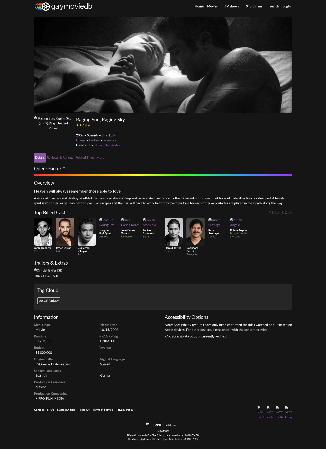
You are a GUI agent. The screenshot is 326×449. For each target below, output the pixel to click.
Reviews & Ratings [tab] (60, 157)
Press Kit (84, 409)
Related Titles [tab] (84, 157)
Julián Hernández (107, 145)
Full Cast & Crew (280, 212)
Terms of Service (103, 409)
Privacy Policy (124, 409)
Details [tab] (40, 157)
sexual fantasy (49, 300)
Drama (80, 140)
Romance (109, 140)
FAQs (50, 409)
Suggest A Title (66, 409)
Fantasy (94, 140)
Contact (39, 409)
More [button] (100, 157)
